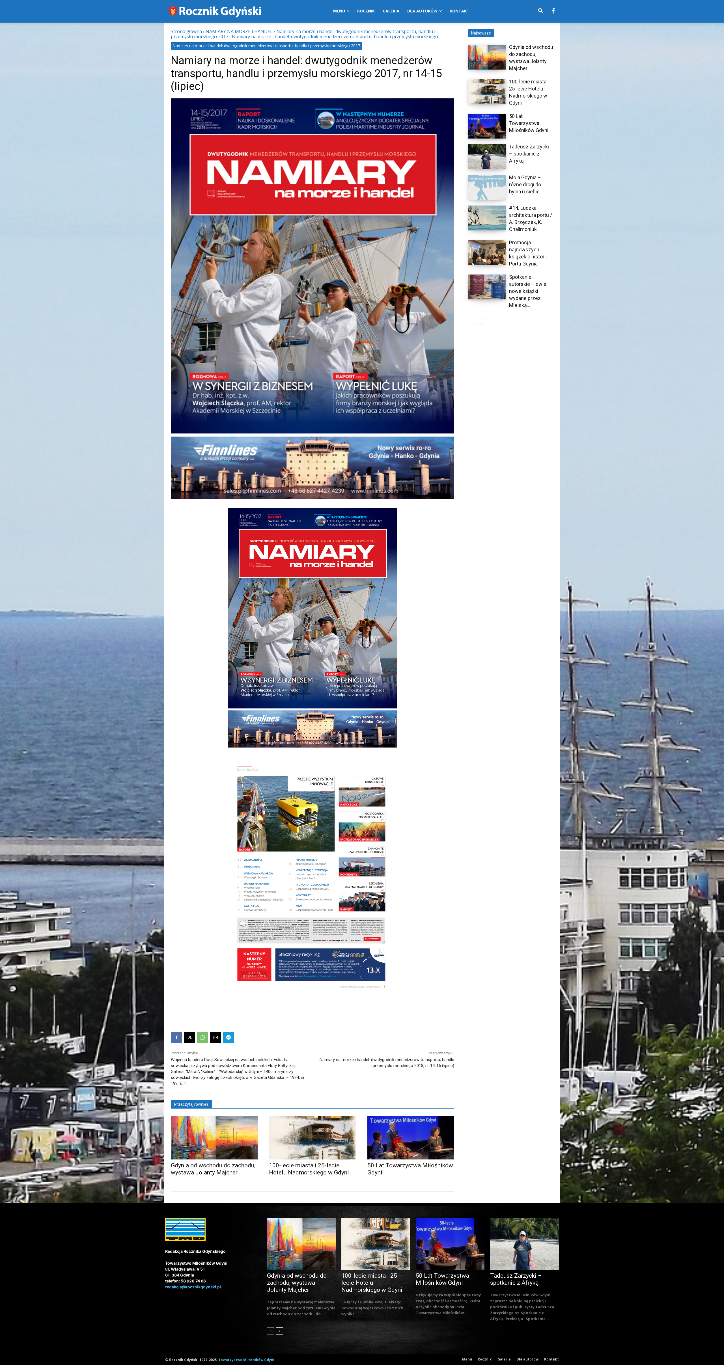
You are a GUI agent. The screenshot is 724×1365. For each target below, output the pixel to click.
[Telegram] (228, 1037)
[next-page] (480, 319)
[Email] (215, 1037)
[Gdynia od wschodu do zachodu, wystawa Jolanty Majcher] (214, 1137)
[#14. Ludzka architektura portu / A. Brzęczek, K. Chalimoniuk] (487, 218)
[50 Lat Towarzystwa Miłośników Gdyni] (410, 1137)
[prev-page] (471, 319)
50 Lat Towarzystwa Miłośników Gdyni (528, 123)
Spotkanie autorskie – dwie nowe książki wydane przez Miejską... (527, 291)
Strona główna (186, 31)
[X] (189, 1037)
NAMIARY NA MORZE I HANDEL (239, 31)
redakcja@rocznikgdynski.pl (193, 1286)
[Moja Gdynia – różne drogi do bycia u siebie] (487, 187)
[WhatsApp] (202, 1037)
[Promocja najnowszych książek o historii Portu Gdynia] (487, 252)
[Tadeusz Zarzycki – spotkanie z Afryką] (487, 156)
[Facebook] (553, 11)
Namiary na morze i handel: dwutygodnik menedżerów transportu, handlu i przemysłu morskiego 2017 (266, 45)
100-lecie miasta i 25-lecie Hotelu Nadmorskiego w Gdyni (309, 1169)
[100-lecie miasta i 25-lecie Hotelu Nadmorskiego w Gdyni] (312, 1137)
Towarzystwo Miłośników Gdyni (246, 1359)
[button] (541, 11)
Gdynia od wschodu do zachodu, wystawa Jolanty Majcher (213, 1169)
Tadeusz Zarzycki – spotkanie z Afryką (529, 154)
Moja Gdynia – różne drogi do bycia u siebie (525, 184)
